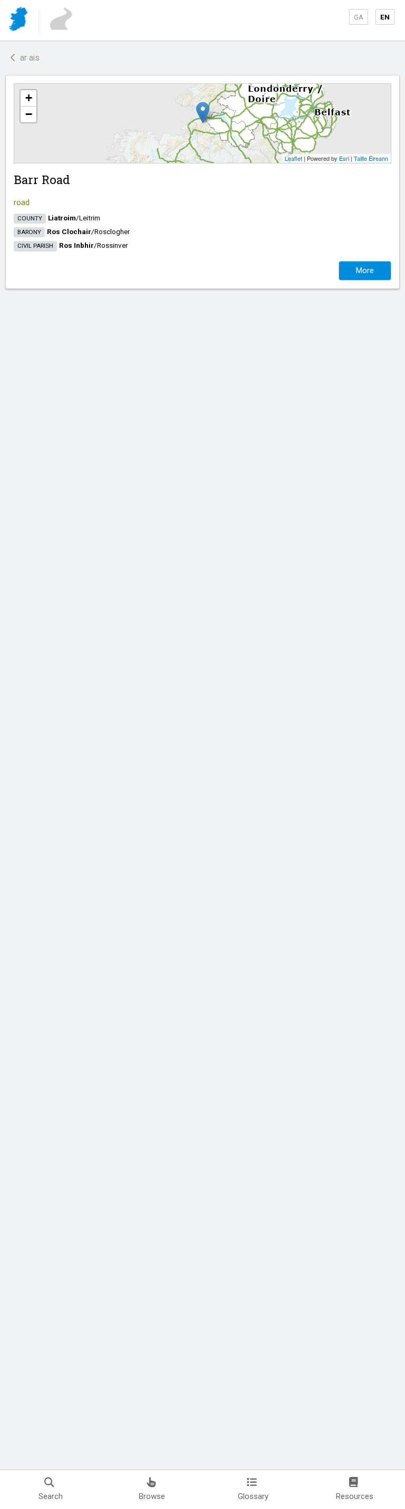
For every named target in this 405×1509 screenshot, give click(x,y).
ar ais (28, 58)
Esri (344, 158)
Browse (152, 1496)
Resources (354, 1496)
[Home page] (19, 21)
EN (385, 17)
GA (358, 17)
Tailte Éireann (371, 158)
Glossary (253, 1496)
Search (50, 1496)
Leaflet (293, 158)
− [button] (28, 114)
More (365, 270)
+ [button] (28, 97)
